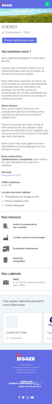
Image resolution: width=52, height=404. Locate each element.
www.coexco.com (11, 175)
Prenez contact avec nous (19, 40)
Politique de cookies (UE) (26, 372)
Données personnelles (26, 370)
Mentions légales (26, 365)
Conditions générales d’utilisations (26, 367)
